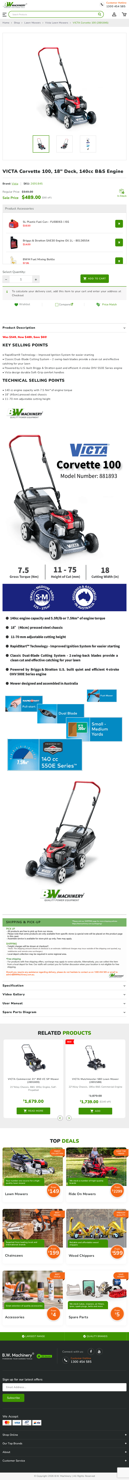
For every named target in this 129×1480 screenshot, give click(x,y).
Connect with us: (72, 1352)
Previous (60, 1118)
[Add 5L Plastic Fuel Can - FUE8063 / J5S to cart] (119, 224)
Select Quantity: (14, 272)
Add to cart (97, 278)
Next (69, 1118)
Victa (15, 184)
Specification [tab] (13, 986)
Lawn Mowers (32, 23)
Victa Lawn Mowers (56, 23)
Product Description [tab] (19, 328)
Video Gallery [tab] (14, 994)
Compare (64, 304)
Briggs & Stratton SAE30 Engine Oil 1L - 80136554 (56, 240)
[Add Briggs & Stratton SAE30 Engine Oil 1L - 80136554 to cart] (119, 242)
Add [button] (97, 1111)
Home (6, 23)
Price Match (109, 304)
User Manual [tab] (13, 1003)
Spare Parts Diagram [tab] (19, 1012)
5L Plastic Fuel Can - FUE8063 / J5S (46, 222)
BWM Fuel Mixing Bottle (39, 259)
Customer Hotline (116, 3)
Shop (17, 23)
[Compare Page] (72, 304)
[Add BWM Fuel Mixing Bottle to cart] (119, 261)
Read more (35, 1110)
